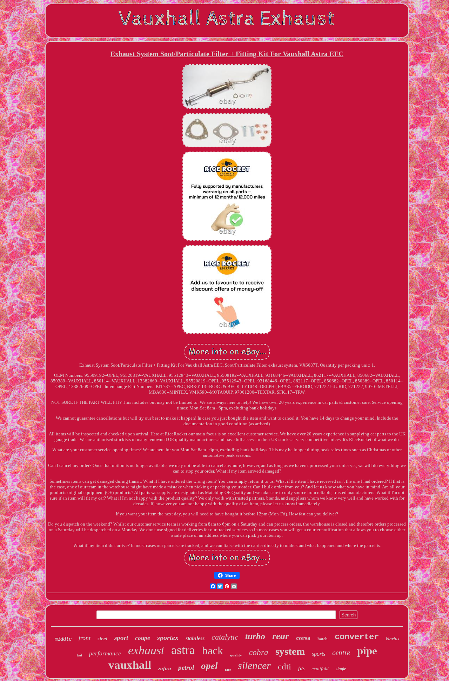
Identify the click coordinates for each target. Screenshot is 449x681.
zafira (164, 668)
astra (183, 650)
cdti (284, 666)
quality (236, 655)
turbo (255, 636)
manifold (320, 668)
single (341, 668)
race (228, 670)
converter (357, 637)
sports (318, 654)
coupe (142, 638)
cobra (258, 652)
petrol (186, 667)
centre (341, 652)
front (85, 637)
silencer (254, 665)
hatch (322, 638)
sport (121, 637)
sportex (168, 637)
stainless (195, 638)
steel (102, 638)
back (212, 650)
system (290, 651)
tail (79, 655)
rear (280, 635)
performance (105, 653)
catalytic (225, 637)
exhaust (146, 650)
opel (209, 666)
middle (63, 639)
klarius (392, 638)
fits (301, 668)
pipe (367, 651)
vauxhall (129, 665)
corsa (303, 637)
